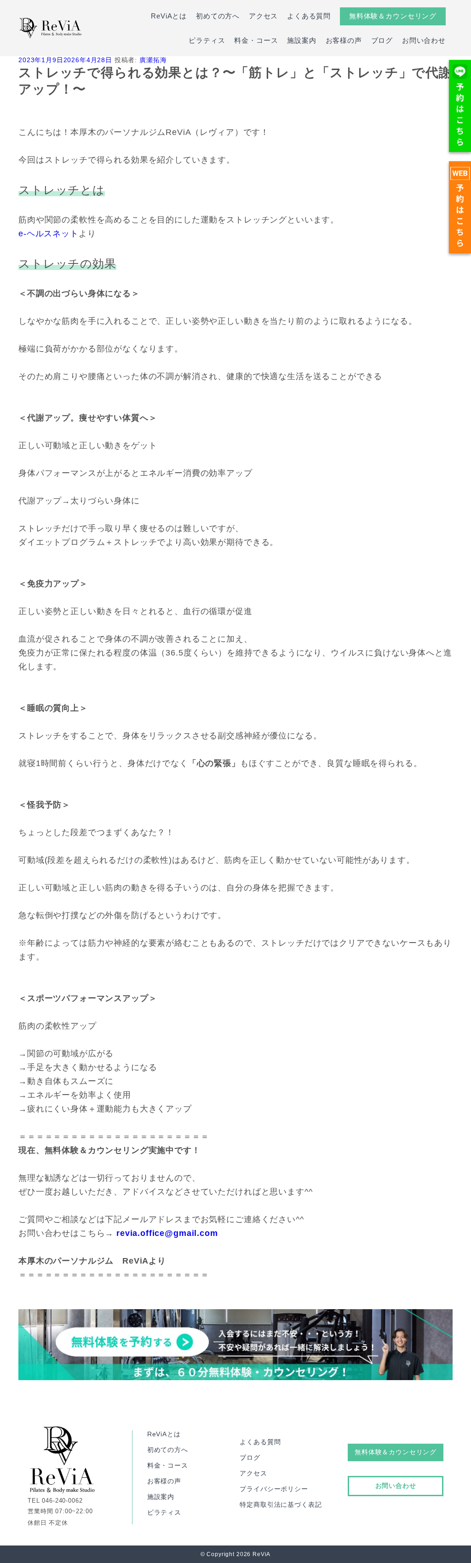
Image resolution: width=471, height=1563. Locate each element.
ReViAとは (169, 16)
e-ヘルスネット (48, 233)
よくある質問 (309, 16)
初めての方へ (218, 16)
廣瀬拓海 (153, 60)
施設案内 (301, 40)
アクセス (263, 16)
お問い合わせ (424, 40)
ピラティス (207, 40)
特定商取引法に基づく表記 (281, 1504)
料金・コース (256, 40)
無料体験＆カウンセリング (393, 16)
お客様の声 (344, 40)
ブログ (382, 40)
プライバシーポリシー (274, 1489)
